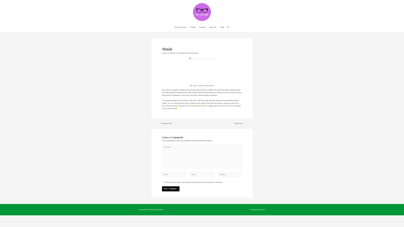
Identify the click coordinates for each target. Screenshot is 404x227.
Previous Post (165, 123)
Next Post (240, 123)
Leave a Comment (169, 53)
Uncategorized (182, 53)
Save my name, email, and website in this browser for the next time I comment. (194, 182)
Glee (216, 90)
